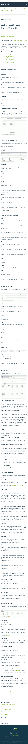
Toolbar (8, 635)
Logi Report (10, 8)
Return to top (4, 723)
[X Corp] (3, 717)
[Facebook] (1, 717)
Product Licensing (5, 706)
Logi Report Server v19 (18, 8)
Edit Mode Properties (9, 57)
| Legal (25, 741)
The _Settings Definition (6, 709)
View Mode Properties (9, 59)
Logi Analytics (3, 8)
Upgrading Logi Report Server (7, 711)
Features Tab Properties (9, 56)
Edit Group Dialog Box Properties (8, 704)
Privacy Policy (12, 742)
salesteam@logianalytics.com (15, 736)
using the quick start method (17, 442)
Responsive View (16, 670)
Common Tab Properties (9, 54)
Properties (6, 61)
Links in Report (4, 714)
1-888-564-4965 (15, 735)
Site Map (16, 742)
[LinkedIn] (5, 717)
